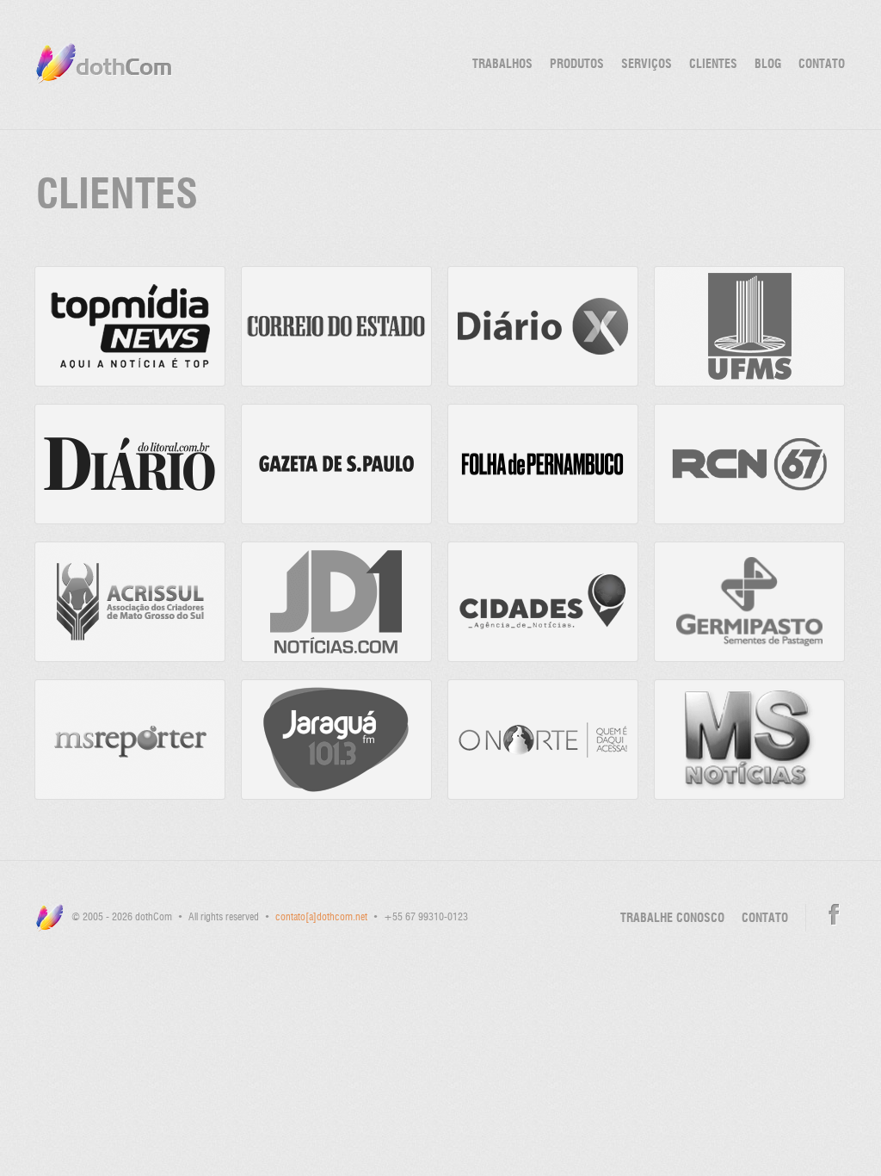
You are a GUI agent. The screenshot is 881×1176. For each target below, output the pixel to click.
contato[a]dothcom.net (321, 918)
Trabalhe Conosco (672, 919)
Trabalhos (502, 65)
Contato (821, 65)
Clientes (713, 65)
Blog (768, 65)
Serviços (646, 65)
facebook (834, 914)
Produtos (577, 65)
